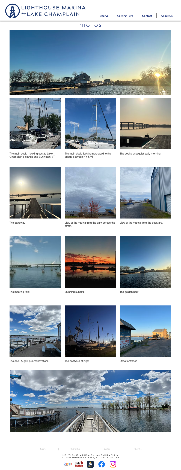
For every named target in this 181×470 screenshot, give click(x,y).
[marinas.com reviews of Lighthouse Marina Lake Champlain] (90, 464)
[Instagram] (113, 464)
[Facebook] (101, 464)
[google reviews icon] (67, 464)
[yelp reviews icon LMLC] (79, 464)
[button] (103, 15)
